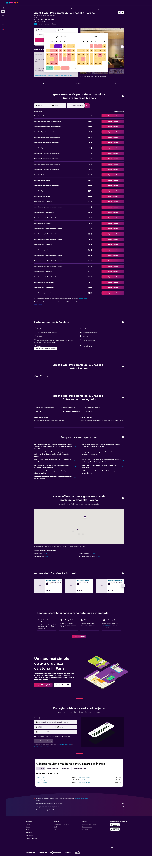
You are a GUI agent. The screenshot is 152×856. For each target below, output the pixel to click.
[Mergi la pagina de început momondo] (12, 3)
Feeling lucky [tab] (65, 768)
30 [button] (56, 63)
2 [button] (56, 46)
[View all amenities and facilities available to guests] (123, 322)
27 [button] (73, 59)
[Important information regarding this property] (123, 397)
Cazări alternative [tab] (52, 768)
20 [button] (73, 54)
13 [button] (73, 50)
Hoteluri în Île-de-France (72, 9)
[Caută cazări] (3, 12)
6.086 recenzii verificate (48, 24)
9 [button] (56, 50)
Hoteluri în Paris (83, 9)
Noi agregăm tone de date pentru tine (48, 807)
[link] (79, 636)
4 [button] (64, 46)
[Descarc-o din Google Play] (115, 824)
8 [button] (91, 50)
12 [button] (69, 50)
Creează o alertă (106, 625)
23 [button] (56, 59)
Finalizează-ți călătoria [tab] (79, 768)
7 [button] (47, 50)
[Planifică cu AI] (3, 19)
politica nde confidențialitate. (41, 746)
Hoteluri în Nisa (41, 777)
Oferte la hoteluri (38, 9)
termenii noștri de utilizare (64, 744)
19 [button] (69, 54)
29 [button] (52, 63)
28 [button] (48, 63)
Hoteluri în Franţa (60, 9)
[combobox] (57, 722)
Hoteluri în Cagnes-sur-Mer (44, 780)
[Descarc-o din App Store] (115, 829)
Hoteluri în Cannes (84, 780)
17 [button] (60, 54)
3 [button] (60, 46)
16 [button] (56, 54)
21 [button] (47, 59)
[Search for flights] (3, 8)
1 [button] (91, 46)
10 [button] (60, 50)
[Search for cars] (3, 15)
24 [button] (60, 59)
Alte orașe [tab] (41, 768)
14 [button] (47, 54)
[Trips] (3, 24)
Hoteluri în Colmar (84, 777)
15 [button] (52, 54)
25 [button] (64, 59)
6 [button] (73, 46)
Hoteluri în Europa (49, 9)
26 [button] (69, 59)
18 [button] (64, 54)
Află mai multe (82, 298)
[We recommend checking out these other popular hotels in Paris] (123, 573)
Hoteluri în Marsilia (42, 782)
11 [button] (64, 50)
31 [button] (100, 63)
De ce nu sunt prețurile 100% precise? (48, 810)
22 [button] (52, 59)
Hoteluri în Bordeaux (85, 782)
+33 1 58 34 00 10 (39, 21)
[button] (3, 3)
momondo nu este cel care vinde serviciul (49, 803)
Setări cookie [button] (38, 304)
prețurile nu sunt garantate (81, 798)
